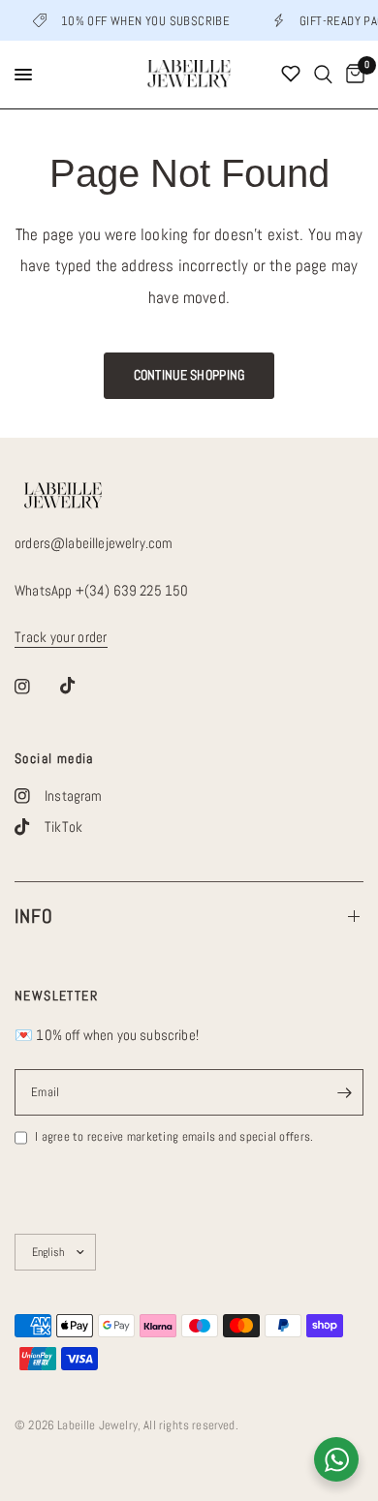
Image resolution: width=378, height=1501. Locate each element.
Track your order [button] (61, 636)
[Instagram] (36, 686)
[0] (351, 74)
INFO (34, 916)
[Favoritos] (290, 74)
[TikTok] (81, 685)
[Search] (323, 74)
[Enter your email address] (344, 1092)
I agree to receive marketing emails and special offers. (174, 1136)
